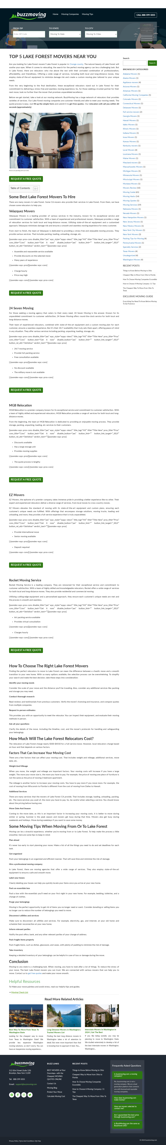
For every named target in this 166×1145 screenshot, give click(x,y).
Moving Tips (87, 14)
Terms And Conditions (26, 1141)
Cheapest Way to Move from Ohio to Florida (139, 275)
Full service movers (131, 112)
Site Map (38, 1141)
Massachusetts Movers (133, 167)
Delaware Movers (130, 108)
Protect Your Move (54, 1092)
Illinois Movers (129, 129)
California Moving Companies (135, 95)
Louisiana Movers (130, 154)
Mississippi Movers (131, 180)
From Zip (18, 28)
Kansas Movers (129, 142)
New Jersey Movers (131, 222)
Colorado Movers (130, 99)
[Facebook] (18, 1095)
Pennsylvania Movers (132, 243)
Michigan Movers (130, 171)
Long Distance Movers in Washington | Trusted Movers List (64, 1031)
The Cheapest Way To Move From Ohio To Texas (138, 289)
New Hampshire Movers (133, 218)
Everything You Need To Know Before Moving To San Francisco (140, 303)
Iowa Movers (128, 137)
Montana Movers (130, 184)
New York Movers (130, 234)
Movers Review (129, 188)
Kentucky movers (130, 146)
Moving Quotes (129, 201)
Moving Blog (52, 1088)
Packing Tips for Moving (133, 239)
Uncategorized (129, 256)
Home (55, 14)
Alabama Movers (130, 74)
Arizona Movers (130, 87)
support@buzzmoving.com (26, 1084)
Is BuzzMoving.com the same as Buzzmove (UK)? (127, 1125)
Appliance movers (130, 82)
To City (89, 28)
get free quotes (35, 973)
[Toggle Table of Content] (34, 188)
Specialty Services (130, 247)
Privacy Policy (14, 1141)
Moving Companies (70, 14)
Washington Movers (131, 260)
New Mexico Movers (132, 226)
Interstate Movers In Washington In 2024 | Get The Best (100, 1031)
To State (54, 28)
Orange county (76, 64)
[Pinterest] (12, 1095)
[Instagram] (24, 1095)
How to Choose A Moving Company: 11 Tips (139, 284)
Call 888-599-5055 (146, 15)
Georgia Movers (130, 116)
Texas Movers (129, 251)
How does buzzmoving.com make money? (125, 1099)
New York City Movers (132, 230)
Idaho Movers (129, 125)
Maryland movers (130, 163)
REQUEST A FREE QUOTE (26, 179)
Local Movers (128, 150)
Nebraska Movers (130, 209)
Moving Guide (129, 192)
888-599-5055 (19, 1079)
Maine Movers (129, 158)
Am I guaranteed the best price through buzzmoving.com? (126, 1116)
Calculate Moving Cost (56, 1096)
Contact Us (51, 1084)
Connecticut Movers (131, 104)
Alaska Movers (129, 78)
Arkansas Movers (130, 91)
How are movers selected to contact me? (125, 1107)
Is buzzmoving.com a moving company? (125, 1075)
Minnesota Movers (131, 175)
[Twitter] (30, 1095)
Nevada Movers (129, 213)
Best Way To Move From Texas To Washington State (24, 1031)
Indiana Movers (129, 133)
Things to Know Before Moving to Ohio (137, 271)
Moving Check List (19, 992)
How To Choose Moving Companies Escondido (140, 279)
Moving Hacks (129, 196)
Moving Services (130, 205)
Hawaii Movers (129, 121)
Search (126, 58)
